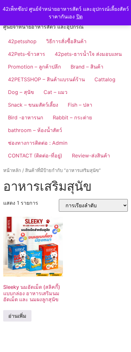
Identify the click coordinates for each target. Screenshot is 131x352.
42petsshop (22, 41)
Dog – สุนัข (21, 92)
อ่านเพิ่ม (17, 316)
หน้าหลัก (12, 170)
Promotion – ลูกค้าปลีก (34, 66)
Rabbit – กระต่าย (72, 117)
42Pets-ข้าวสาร (26, 54)
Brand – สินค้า (87, 66)
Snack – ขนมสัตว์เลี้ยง (33, 105)
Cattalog (104, 79)
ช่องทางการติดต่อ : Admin (37, 143)
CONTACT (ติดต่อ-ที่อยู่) (35, 155)
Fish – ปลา (80, 105)
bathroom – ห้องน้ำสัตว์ (35, 130)
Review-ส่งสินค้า (91, 155)
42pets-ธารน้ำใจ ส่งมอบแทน (88, 54)
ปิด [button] (79, 16)
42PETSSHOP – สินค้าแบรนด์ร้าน (46, 79)
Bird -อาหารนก (25, 117)
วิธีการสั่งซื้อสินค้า (66, 41)
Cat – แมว (55, 92)
